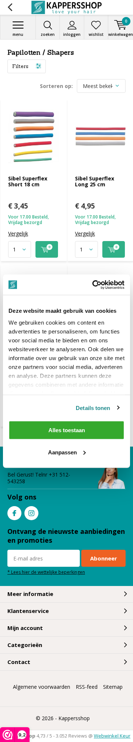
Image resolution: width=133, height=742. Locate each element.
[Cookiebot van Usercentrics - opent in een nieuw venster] (94, 284)
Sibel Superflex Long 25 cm (94, 181)
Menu (18, 34)
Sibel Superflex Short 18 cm (27, 181)
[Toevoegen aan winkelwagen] (46, 249)
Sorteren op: (56, 85)
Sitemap (113, 686)
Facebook (14, 513)
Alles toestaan (66, 430)
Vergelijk (18, 233)
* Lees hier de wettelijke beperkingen (46, 572)
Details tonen (93, 407)
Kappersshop (74, 718)
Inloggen (72, 34)
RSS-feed (87, 686)
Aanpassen (62, 452)
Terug (10, 7)
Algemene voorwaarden (41, 686)
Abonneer (103, 558)
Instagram (31, 513)
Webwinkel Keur (112, 735)
